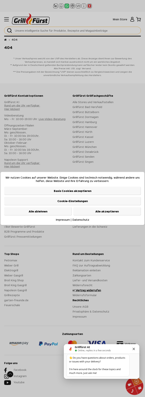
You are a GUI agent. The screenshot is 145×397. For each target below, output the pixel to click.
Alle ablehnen (38, 211)
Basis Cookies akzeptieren (72, 191)
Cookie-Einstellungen (72, 201)
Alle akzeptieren (107, 211)
